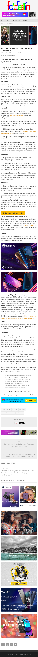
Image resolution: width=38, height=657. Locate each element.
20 (29, 532)
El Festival (14, 55)
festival (14, 409)
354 (30, 635)
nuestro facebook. (31, 225)
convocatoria (6, 409)
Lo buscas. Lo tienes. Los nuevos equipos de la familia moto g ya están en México (19, 455)
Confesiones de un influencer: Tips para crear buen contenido (19, 445)
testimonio (20, 413)
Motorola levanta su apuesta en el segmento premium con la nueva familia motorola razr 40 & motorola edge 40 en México (19, 502)
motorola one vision (8, 413)
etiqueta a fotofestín (16, 116)
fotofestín (5, 52)
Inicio (2, 23)
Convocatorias (6, 55)
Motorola (22, 409)
